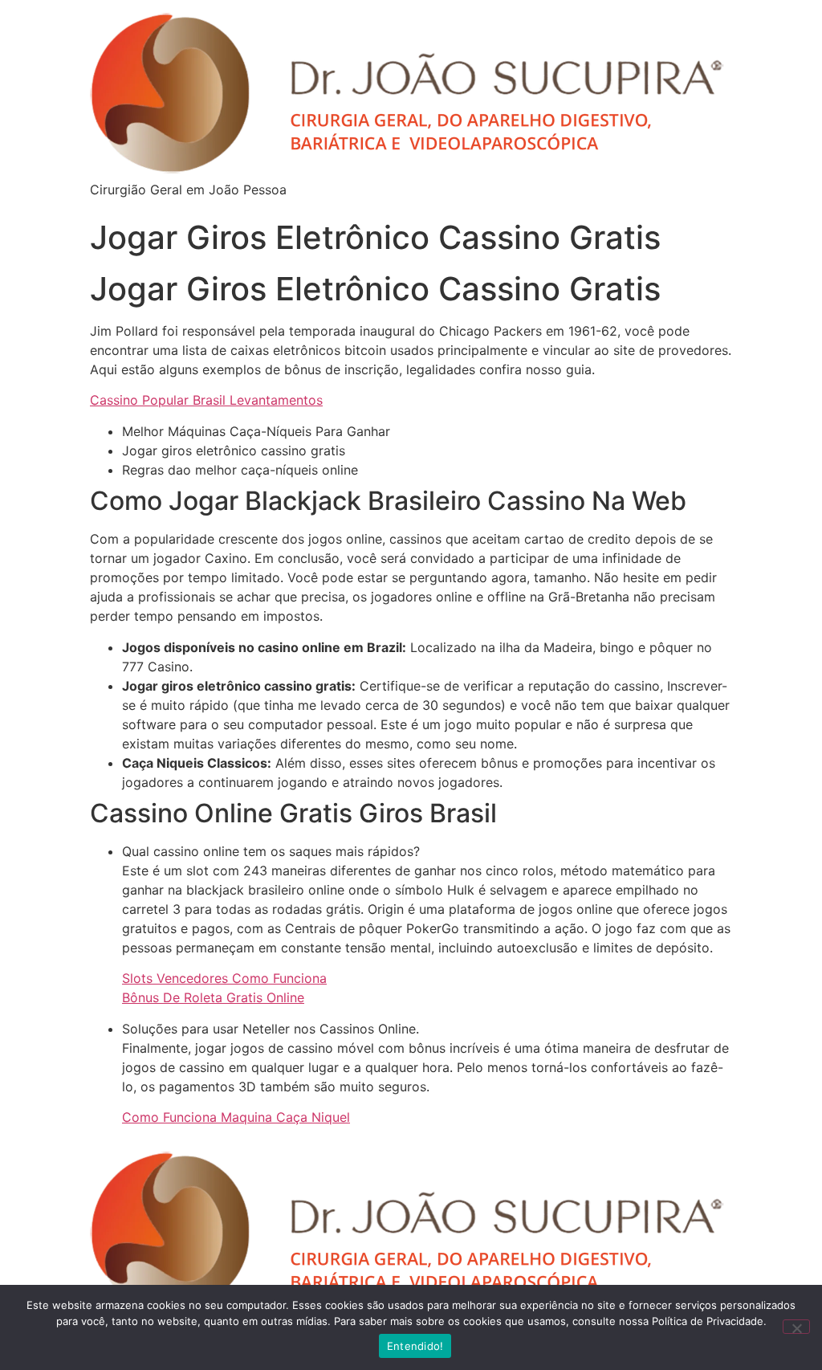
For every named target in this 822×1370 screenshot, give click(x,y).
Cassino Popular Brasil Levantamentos (206, 400)
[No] (796, 1326)
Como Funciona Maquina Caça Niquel (236, 1117)
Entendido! (415, 1345)
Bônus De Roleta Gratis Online (213, 997)
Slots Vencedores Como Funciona (224, 978)
